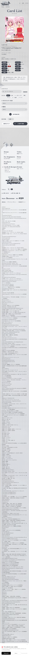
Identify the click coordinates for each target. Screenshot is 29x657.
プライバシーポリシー (11, 202)
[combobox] (14, 103)
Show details (24, 653)
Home (3, 6)
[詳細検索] (25, 91)
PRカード (7, 170)
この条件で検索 (20, 123)
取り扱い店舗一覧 (16, 193)
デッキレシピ (7, 171)
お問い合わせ (6, 193)
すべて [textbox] (4, 103)
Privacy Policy (6, 650)
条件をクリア (7, 123)
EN (23, 3)
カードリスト (7, 168)
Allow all (6, 653)
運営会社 (3, 202)
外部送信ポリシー (22, 202)
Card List (7, 6)
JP (20, 3)
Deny (16, 653)
